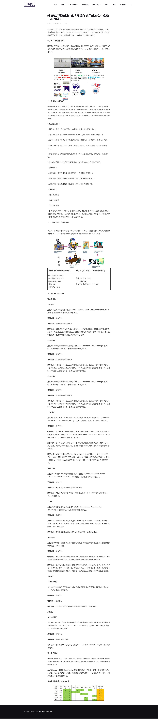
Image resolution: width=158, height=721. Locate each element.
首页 (55, 4)
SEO (106, 4)
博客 (114, 4)
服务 (62, 4)
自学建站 (85, 4)
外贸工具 (95, 4)
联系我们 (123, 4)
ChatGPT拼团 (73, 4)
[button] (131, 4)
